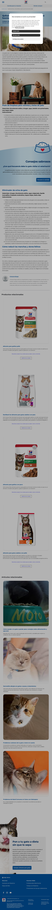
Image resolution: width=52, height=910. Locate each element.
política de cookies (20, 27)
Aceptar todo (16, 31)
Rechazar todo (16, 35)
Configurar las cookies (18, 39)
